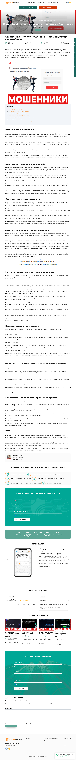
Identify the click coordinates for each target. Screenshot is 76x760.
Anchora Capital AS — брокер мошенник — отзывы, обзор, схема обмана (12, 634)
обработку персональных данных (31, 515)
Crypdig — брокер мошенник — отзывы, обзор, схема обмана (46, 634)
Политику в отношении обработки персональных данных (63, 756)
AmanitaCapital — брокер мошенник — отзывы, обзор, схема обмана (29, 634)
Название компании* (19, 662)
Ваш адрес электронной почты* (22, 511)
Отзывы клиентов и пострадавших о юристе (20, 115)
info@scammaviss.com (10, 745)
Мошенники (31, 2)
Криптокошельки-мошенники (51, 738)
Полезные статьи (41, 2)
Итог (10, 123)
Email (29, 703)
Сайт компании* (18, 666)
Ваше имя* (17, 671)
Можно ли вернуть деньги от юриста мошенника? (21, 117)
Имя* (15, 507)
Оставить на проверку (28, 7)
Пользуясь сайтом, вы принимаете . (64, 755)
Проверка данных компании (16, 109)
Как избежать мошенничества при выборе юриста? (22, 121)
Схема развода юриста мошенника (17, 113)
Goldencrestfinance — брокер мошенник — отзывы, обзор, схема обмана (61, 634)
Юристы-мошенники (29, 742)
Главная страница (24, 20)
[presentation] (7, 559)
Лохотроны (46, 740)
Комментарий (9, 708)
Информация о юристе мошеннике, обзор (19, 111)
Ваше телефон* (18, 500)
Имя (6, 703)
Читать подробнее (9, 644)
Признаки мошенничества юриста (17, 119)
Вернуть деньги (47, 7)
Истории (55, 2)
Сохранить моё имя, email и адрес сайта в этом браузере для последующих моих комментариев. (26, 723)
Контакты (65, 745)
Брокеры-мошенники (30, 740)
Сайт (51, 703)
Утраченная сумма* (19, 504)
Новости (49, 2)
